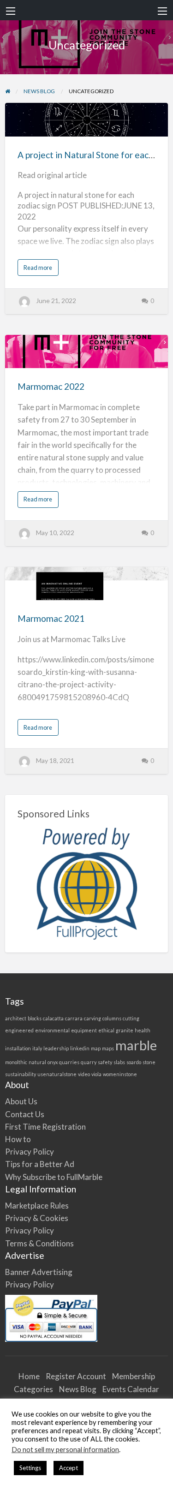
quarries (69, 1062)
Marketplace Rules (37, 1205)
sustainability (20, 1074)
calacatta (53, 1018)
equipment (84, 1030)
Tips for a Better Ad (39, 1164)
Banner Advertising (38, 1272)
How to (18, 1139)
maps (108, 1048)
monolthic (16, 1062)
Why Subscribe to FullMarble (53, 1177)
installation (18, 1048)
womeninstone (120, 1074)
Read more (40, 269)
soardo (133, 1062)
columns (111, 1018)
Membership (133, 1376)
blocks (35, 1018)
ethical (106, 1030)
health (142, 1030)
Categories (33, 1389)
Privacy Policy (29, 1151)
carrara (74, 1018)
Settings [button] (30, 1467)
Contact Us (24, 1114)
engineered (19, 1030)
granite (124, 1030)
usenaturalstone (57, 1074)
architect (15, 1018)
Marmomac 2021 (51, 618)
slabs (119, 1062)
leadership (56, 1048)
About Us (21, 1101)
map (96, 1048)
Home (29, 1376)
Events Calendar (130, 1389)
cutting (131, 1018)
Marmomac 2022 (51, 386)
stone (149, 1062)
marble (136, 1045)
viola (96, 1074)
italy (37, 1048)
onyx (53, 1062)
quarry (88, 1062)
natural (37, 1062)
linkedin (79, 1048)
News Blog (77, 1389)
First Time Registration (45, 1127)
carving (92, 1018)
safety (105, 1062)
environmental (52, 1030)
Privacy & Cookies (36, 1218)
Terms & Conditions (39, 1243)
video (84, 1074)
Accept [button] (68, 1467)
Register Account (76, 1376)
